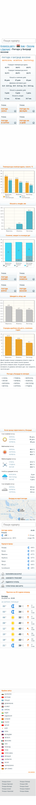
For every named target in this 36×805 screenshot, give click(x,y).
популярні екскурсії (13, 574)
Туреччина (9, 753)
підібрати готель (12, 582)
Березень (6, 383)
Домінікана (9, 703)
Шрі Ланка (8, 768)
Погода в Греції (24, 786)
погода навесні (23, 278)
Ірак (23, 46)
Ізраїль (7, 709)
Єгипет (7, 706)
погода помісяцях (24, 110)
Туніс (7, 750)
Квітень (5, 386)
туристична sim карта (14, 586)
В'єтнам (7, 697)
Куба (6, 731)
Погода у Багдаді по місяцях (18, 374)
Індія (6, 713)
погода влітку (4, 290)
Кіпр (6, 728)
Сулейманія (6, 568)
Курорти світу (7, 46)
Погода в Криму (24, 791)
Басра (4, 551)
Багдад (4, 547)
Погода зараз (6, 530)
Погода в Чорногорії (7, 791)
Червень (17, 381)
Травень (17, 378)
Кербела (4, 558)
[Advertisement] (18, 19)
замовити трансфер (14, 578)
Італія (7, 722)
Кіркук (4, 561)
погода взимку (4, 278)
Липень (17, 383)
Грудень (29, 386)
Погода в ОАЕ (24, 784)
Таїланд (7, 747)
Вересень (7, 60)
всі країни (31, 772)
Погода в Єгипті (6, 781)
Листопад (29, 60)
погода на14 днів (24, 122)
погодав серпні (5, 122)
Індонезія (8, 716)
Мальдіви (8, 734)
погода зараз (4, 110)
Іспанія (7, 719)
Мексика (8, 740)
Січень (4, 378)
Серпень (17, 386)
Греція (7, 700)
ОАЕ (6, 744)
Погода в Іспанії (6, 789)
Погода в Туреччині (7, 784)
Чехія (7, 762)
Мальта (7, 737)
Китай (7, 725)
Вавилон (4, 554)
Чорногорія (9, 765)
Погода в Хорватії (25, 789)
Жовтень (17, 60)
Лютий (4, 381)
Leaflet (27, 519)
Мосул (4, 564)
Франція (8, 756)
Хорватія (8, 759)
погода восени (23, 290)
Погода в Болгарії (7, 786)
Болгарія (8, 694)
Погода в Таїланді (25, 781)
